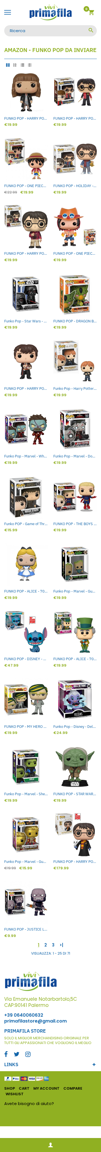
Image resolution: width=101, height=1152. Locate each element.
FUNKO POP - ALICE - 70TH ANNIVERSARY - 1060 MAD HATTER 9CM (75, 659)
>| (61, 945)
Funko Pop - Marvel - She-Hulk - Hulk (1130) (26, 794)
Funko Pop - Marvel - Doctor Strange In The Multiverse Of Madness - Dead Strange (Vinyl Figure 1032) (75, 456)
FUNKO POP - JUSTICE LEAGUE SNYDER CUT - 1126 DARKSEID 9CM (26, 929)
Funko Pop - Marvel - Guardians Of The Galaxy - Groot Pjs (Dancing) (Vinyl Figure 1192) (75, 591)
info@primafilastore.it (28, 1109)
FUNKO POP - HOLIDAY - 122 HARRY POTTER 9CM (75, 185)
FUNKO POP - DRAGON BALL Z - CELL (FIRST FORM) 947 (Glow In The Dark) (75, 321)
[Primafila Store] (50, 12)
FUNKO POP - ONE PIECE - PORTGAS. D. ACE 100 (75, 253)
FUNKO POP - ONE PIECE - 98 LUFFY (26, 185)
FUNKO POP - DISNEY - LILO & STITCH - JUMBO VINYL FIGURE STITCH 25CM (26, 659)
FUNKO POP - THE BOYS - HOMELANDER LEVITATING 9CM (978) (75, 523)
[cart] (91, 13)
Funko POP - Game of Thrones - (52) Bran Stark (26, 523)
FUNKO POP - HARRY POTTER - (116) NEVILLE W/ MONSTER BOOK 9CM (26, 388)
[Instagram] (28, 1055)
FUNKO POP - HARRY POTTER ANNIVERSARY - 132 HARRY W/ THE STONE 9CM (26, 253)
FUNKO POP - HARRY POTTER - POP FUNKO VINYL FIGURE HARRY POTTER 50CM (75, 861)
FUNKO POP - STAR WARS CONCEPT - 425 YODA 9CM (75, 794)
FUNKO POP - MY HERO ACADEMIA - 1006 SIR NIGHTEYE (26, 726)
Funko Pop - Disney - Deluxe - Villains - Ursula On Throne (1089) (75, 726)
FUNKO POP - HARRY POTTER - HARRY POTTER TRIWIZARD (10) (75, 118)
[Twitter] (16, 1055)
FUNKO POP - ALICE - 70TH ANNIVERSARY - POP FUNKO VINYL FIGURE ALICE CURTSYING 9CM (26, 591)
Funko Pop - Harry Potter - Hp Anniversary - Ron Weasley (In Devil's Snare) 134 (75, 388)
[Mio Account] (50, 1145)
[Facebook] (6, 1055)
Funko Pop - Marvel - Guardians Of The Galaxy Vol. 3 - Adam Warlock (26, 861)
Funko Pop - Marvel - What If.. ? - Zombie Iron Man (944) (26, 456)
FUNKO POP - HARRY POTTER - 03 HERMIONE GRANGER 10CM (26, 118)
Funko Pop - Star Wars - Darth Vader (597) (26, 321)
